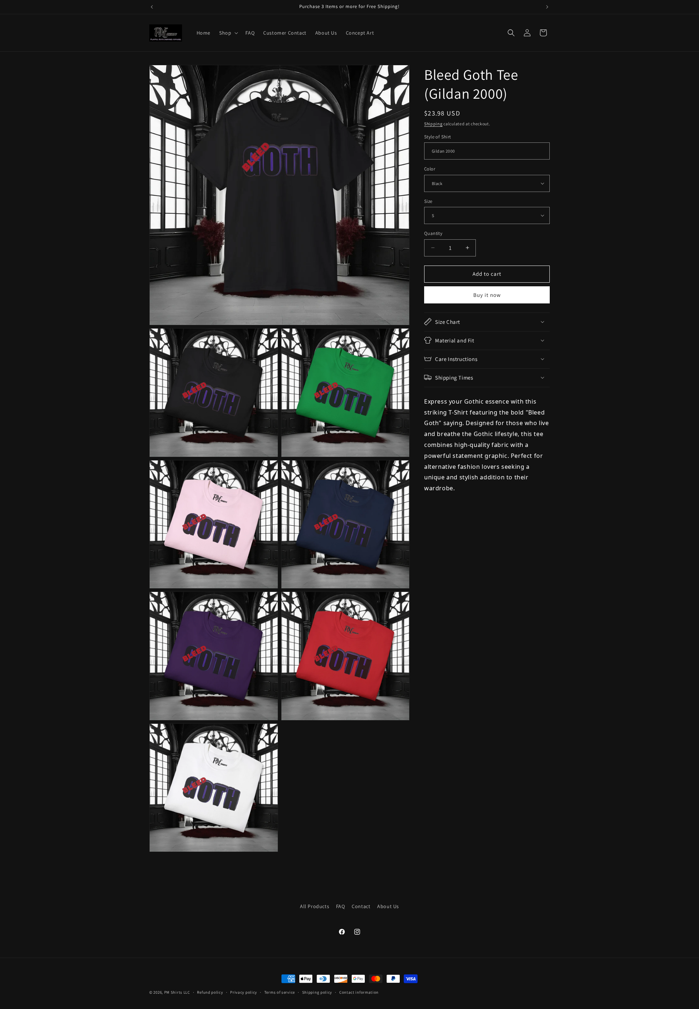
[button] (228, 32)
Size (428, 201)
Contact (361, 906)
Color (429, 169)
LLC (186, 992)
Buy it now (487, 294)
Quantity (433, 233)
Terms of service (279, 991)
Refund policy (210, 991)
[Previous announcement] (152, 7)
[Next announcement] (547, 7)
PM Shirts (173, 992)
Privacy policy (243, 991)
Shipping (433, 123)
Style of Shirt (437, 136)
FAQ (340, 906)
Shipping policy (317, 991)
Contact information (359, 991)
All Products (314, 906)
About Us (388, 906)
